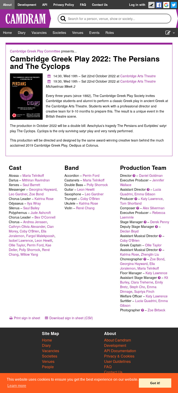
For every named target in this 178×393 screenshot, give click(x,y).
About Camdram (117, 340)
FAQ (107, 366)
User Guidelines (117, 361)
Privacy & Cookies (119, 356)
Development (115, 345)
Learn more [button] (16, 386)
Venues (48, 361)
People (48, 366)
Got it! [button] (155, 383)
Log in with (137, 5)
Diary (46, 345)
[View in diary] (49, 76)
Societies (49, 356)
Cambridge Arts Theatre (138, 76)
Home (47, 340)
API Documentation (120, 350)
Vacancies (50, 350)
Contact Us (113, 372)
